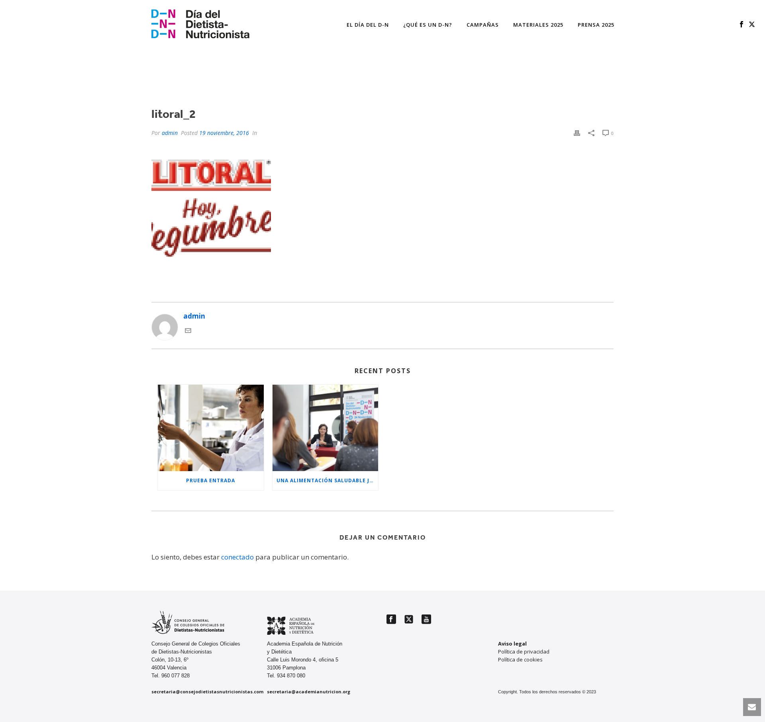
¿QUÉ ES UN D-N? (427, 24)
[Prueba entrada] (211, 428)
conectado (237, 557)
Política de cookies (520, 659)
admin (170, 133)
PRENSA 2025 (596, 24)
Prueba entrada (210, 480)
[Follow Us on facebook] (391, 619)
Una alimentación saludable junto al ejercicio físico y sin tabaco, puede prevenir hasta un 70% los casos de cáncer (328, 480)
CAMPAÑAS (483, 24)
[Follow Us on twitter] (409, 619)
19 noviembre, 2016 (224, 133)
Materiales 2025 (538, 24)
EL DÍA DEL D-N (368, 24)
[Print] (577, 132)
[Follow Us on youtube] (426, 619)
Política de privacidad (523, 651)
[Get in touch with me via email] (188, 331)
